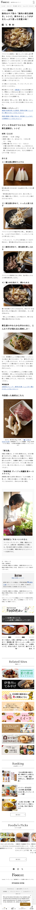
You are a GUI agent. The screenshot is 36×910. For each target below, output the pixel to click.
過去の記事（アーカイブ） (23, 888)
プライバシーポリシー (15, 891)
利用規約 (5, 891)
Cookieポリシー (27, 891)
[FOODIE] (13, 25)
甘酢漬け (17, 90)
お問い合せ (18, 893)
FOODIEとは (10, 888)
